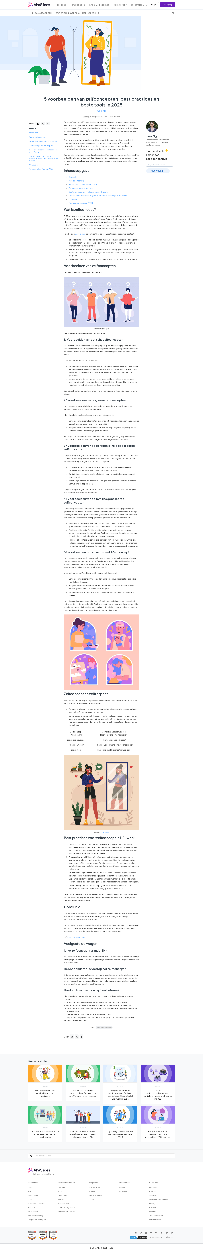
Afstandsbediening (35, 1216)
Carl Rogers (80, 234)
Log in (153, 5)
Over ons (153, 1187)
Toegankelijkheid (156, 1216)
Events (61, 1199)
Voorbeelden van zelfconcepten (43, 141)
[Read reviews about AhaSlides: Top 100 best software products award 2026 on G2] (32, 1235)
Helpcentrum (63, 1203)
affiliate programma (66, 1207)
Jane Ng (86, 117)
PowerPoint (93, 1191)
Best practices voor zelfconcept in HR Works (43, 151)
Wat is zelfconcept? (38, 137)
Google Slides (94, 1187)
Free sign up (167, 5)
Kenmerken (61, 5)
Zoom (91, 1199)
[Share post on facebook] (48, 123)
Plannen (122, 1187)
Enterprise (136, 5)
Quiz (30, 1187)
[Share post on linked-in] (37, 123)
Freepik (106, 832)
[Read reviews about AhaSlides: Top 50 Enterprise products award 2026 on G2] (53, 1235)
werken (101, 111)
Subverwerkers (155, 1220)
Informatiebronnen (99, 5)
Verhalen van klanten (66, 1212)
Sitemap (169, 1237)
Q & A (30, 1199)
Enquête (31, 1207)
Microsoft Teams (95, 1195)
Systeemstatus (156, 1237)
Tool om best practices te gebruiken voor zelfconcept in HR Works (43, 158)
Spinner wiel (33, 1212)
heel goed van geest (76, 937)
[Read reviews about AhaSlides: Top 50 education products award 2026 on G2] (43, 1235)
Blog (60, 1191)
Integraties (93, 1182)
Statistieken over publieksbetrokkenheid (78, 13)
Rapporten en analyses (37, 1220)
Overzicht (33, 133)
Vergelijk (61, 1187)
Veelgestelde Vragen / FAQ (41, 169)
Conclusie (33, 165)
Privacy (152, 1203)
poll (29, 1191)
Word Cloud (33, 1195)
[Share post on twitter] (43, 123)
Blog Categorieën (42, 13)
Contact (152, 1191)
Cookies (152, 1207)
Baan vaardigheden (104, 1027)
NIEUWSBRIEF (158, 171)
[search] (173, 12)
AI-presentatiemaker (36, 1203)
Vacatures (153, 1195)
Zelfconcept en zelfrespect (41, 145)
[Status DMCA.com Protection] (138, 1237)
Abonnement (120, 5)
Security (152, 1212)
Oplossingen (78, 5)
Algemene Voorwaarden (158, 1199)
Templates (62, 1195)
